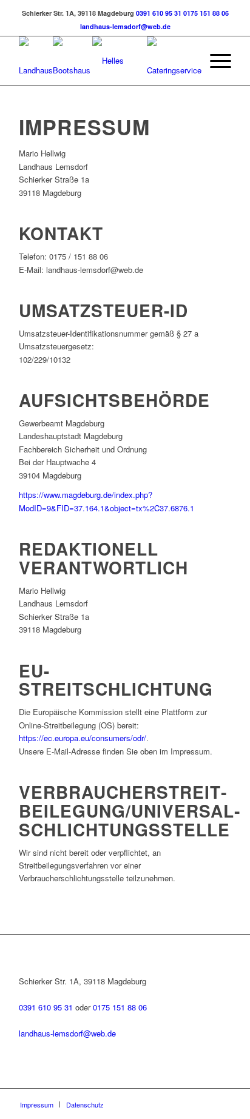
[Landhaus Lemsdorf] (36, 60)
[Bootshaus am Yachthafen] (72, 60)
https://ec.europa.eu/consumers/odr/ (82, 738)
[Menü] (214, 60)
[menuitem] (214, 60)
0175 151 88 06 (206, 13)
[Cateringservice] (174, 60)
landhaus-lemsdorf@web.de (125, 26)
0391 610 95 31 (158, 13)
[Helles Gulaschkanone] (119, 60)
